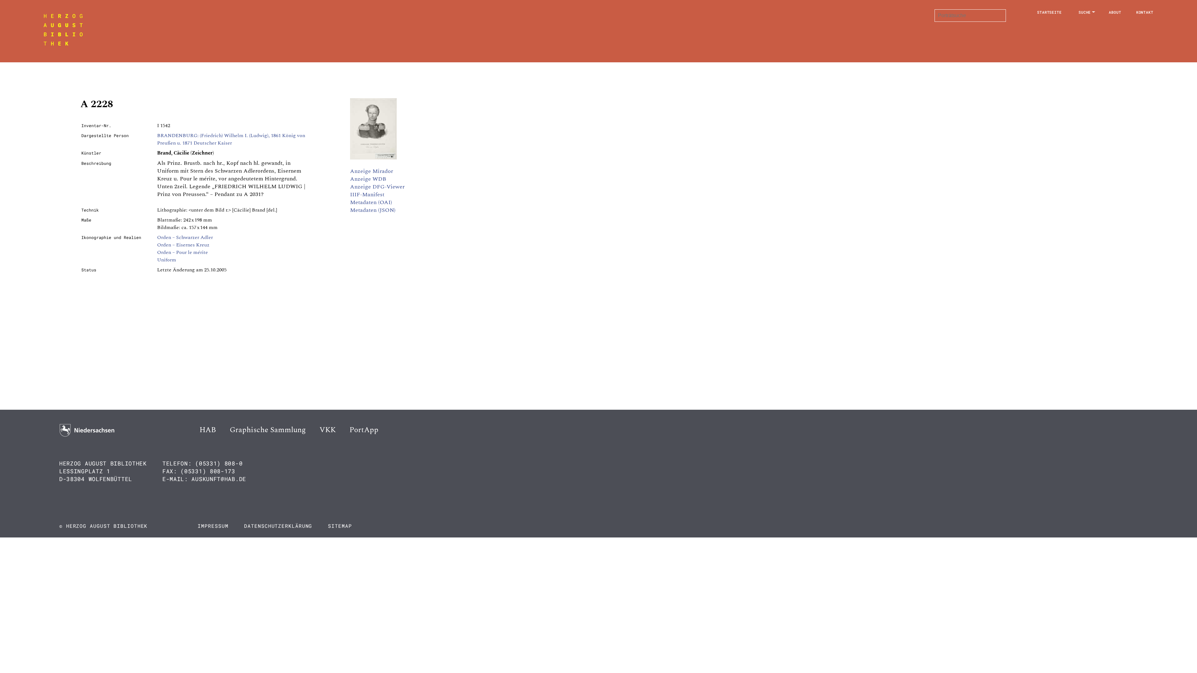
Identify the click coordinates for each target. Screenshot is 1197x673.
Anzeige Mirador (371, 171)
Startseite (1049, 12)
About (1115, 12)
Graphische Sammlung (268, 430)
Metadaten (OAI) (371, 202)
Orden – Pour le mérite (182, 252)
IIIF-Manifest (367, 194)
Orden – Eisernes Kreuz (183, 245)
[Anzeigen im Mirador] (373, 158)
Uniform (166, 260)
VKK (328, 430)
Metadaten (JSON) (373, 210)
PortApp (363, 430)
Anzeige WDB (368, 179)
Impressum (213, 526)
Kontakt (1144, 12)
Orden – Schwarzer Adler (185, 237)
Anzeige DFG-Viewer (377, 187)
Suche (1085, 12)
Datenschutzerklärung (278, 526)
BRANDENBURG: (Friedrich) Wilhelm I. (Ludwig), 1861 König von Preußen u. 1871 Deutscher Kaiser (231, 139)
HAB (208, 430)
